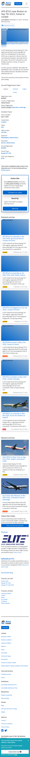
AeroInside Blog (7, 569)
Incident (3, 119)
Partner (4, 529)
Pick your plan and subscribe (15, 522)
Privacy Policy (5, 724)
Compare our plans (15, 189)
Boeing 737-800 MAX (7, 582)
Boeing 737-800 (6, 580)
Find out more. (18, 549)
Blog (2, 702)
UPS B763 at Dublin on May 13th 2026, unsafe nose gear (14, 375)
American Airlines (6, 590)
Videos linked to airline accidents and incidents (14, 663)
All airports (4, 656)
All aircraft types (6, 653)
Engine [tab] (24, 86)
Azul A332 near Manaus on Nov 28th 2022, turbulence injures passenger (14, 494)
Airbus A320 (4, 578)
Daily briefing (5, 695)
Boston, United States (8, 140)
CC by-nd (20, 43)
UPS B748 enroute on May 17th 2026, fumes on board (14, 340)
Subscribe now (14, 752)
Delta (2, 594)
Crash (4, 426)
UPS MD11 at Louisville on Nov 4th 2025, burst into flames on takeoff (13, 412)
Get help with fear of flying (9, 705)
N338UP (3, 145)
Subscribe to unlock (18, 104)
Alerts (3, 674)
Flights (3, 709)
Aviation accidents (6, 637)
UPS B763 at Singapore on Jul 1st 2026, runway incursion (14, 306)
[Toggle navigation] (26, 3)
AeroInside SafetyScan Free (9, 685)
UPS (2, 124)
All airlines (4, 650)
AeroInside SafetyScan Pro (9, 681)
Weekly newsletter (6, 692)
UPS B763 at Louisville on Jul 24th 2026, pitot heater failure (13, 271)
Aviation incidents (6, 640)
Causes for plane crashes (8, 659)
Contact (3, 717)
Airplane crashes (6, 633)
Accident (5, 353)
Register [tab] (6, 86)
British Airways (5, 600)
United (3, 592)
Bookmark (8, 25)
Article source (5, 167)
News (2, 646)
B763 (2, 155)
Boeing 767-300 (6, 150)
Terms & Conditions (6, 720)
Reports (3, 643)
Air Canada (4, 596)
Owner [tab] (15, 89)
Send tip (15, 205)
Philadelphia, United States (9, 134)
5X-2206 (3, 129)
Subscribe (18, 3)
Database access (6, 671)
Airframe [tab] (15, 86)
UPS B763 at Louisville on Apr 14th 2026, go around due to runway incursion (13, 235)
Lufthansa (4, 598)
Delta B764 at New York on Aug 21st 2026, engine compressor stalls (14, 456)
